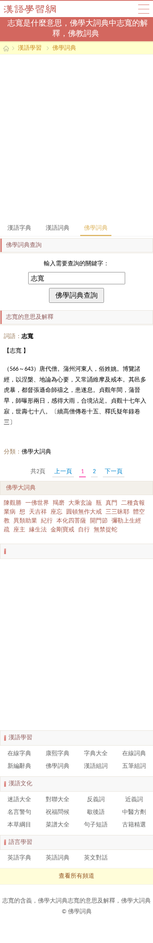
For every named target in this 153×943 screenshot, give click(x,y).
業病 (10, 512)
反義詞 (96, 800)
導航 (143, 9)
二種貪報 (133, 503)
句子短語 (96, 825)
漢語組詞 (96, 766)
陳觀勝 (13, 503)
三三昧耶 (117, 512)
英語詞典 (57, 858)
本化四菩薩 (71, 521)
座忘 (56, 512)
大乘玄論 (80, 503)
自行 (84, 530)
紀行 (47, 521)
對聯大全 (57, 800)
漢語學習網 (37, 9)
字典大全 (96, 754)
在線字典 (19, 754)
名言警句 (19, 812)
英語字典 (19, 858)
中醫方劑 (134, 812)
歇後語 (96, 812)
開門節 (99, 521)
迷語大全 (19, 800)
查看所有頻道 (76, 876)
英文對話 (96, 858)
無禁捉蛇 (105, 530)
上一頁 (63, 472)
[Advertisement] (76, 138)
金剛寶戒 (62, 530)
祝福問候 (57, 812)
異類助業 (25, 521)
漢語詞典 (57, 228)
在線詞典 (134, 754)
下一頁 (114, 472)
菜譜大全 (57, 825)
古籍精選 (134, 825)
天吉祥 (38, 512)
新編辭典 (19, 766)
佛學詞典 (64, 48)
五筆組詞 (134, 766)
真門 (111, 503)
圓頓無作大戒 (84, 512)
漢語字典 (19, 228)
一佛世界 (37, 503)
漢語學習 (30, 48)
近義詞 (134, 800)
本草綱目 (19, 825)
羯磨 (59, 503)
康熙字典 (57, 754)
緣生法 (38, 530)
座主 (19, 530)
